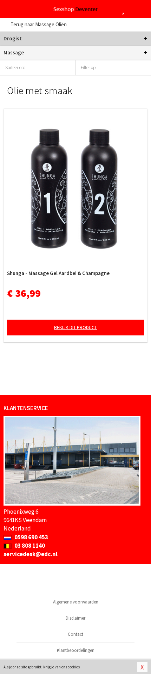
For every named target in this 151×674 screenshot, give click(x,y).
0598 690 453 (30, 537)
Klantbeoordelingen (75, 650)
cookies (74, 667)
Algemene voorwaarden (75, 602)
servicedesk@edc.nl (31, 554)
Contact (75, 634)
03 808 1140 (29, 545)
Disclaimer (75, 618)
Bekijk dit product (75, 327)
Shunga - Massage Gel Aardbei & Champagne (58, 273)
